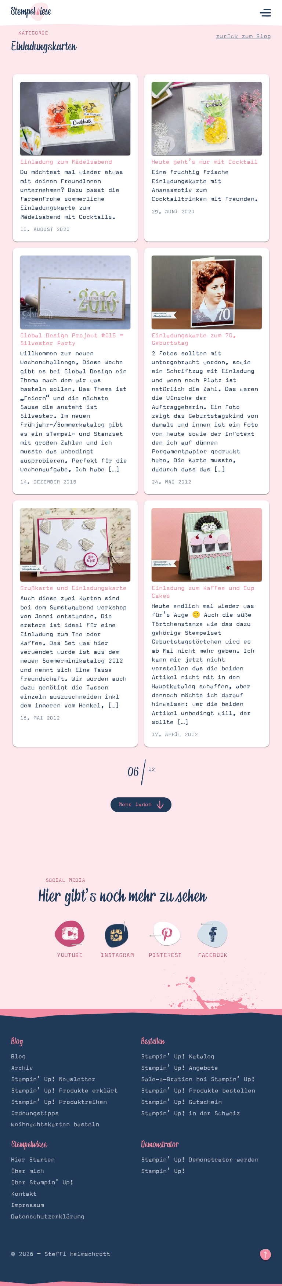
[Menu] (265, 13)
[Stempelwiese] (31, 13)
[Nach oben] (265, 1254)
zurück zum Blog (243, 36)
